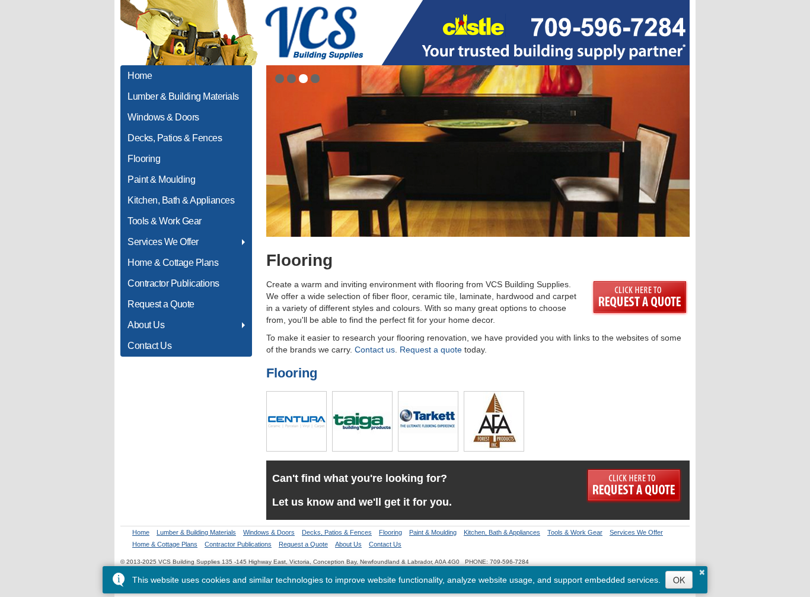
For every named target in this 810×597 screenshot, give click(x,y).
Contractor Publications (173, 283)
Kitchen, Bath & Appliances (180, 200)
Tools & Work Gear (164, 221)
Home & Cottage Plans (172, 263)
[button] (279, 78)
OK (679, 580)
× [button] (702, 570)
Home (139, 76)
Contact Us (149, 346)
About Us (145, 325)
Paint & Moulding (161, 179)
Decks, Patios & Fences (174, 138)
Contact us (375, 349)
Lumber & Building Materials (183, 96)
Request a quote (431, 349)
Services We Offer (163, 242)
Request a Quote (160, 304)
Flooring (143, 159)
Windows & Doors (163, 117)
